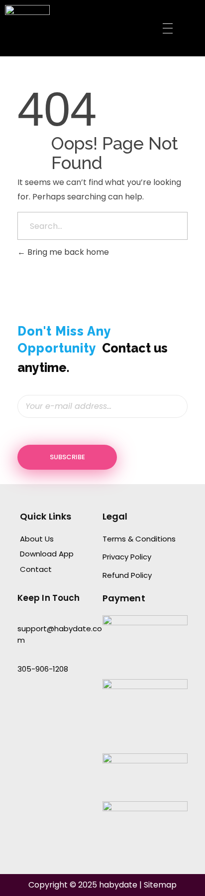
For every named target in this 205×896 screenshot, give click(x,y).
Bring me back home (67, 252)
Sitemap (160, 885)
